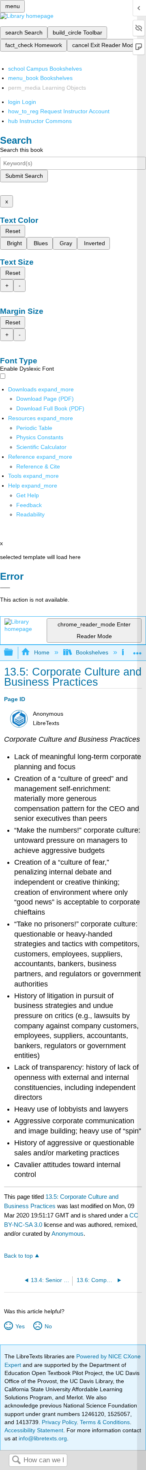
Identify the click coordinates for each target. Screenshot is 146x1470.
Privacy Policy (59, 1422)
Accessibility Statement (33, 1430)
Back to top (18, 1256)
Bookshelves (92, 652)
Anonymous (68, 1233)
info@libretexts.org (42, 1438)
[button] (29, 505)
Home (41, 652)
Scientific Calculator (41, 447)
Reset (12, 231)
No (48, 1326)
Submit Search (24, 176)
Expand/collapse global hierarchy (14, 653)
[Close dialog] (5, 587)
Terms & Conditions (105, 1422)
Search (16, 1460)
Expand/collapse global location (137, 650)
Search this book (21, 150)
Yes (19, 1326)
